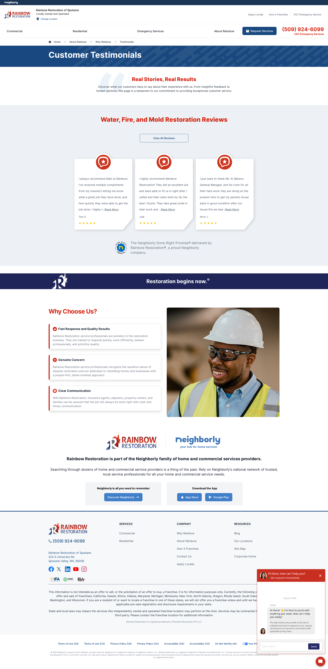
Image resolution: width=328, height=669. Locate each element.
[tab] (14, 31)
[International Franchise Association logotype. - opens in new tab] (68, 579)
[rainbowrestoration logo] (78, 528)
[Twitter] (59, 569)
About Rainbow (187, 541)
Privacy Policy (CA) (148, 643)
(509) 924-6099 (69, 541)
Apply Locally (185, 564)
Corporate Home (245, 556)
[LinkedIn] (67, 569)
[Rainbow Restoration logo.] (17, 14)
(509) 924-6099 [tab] (303, 29)
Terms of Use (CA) (94, 643)
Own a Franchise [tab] (278, 14)
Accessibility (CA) (200, 643)
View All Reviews (164, 138)
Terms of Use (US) (68, 643)
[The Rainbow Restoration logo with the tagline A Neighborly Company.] (131, 442)
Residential (126, 541)
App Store (191, 497)
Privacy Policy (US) (121, 643)
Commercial (127, 533)
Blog (237, 533)
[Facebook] (51, 569)
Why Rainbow (185, 533)
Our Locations (243, 541)
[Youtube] (76, 569)
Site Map (240, 548)
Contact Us (184, 556)
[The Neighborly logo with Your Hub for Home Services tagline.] (198, 442)
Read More (112, 209)
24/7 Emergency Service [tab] (307, 14)
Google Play (221, 497)
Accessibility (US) (174, 643)
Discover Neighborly (121, 497)
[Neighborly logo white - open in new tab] (11, 2)
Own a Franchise (188, 548)
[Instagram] (84, 569)
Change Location (49, 19)
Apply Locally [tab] (255, 14)
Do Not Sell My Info (226, 643)
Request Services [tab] (262, 31)
